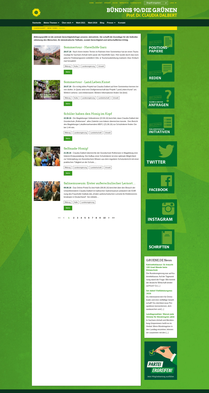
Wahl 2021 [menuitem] (80, 23)
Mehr (68, 72)
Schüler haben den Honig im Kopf (88, 113)
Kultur (76, 66)
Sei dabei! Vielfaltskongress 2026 (159, 292)
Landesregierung (88, 66)
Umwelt (101, 66)
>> (113, 218)
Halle (76, 202)
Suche (115, 3)
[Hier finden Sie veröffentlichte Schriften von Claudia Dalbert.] (160, 240)
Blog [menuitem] (102, 23)
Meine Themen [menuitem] (50, 23)
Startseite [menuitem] (36, 23)
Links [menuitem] (172, 3)
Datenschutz (135, 3)
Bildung (62, 28)
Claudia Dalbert (40, 28)
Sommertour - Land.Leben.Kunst (87, 82)
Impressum (124, 3)
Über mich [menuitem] (66, 23)
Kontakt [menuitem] (121, 23)
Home (91, 3)
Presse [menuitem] (110, 23)
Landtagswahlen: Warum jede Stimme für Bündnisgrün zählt (160, 315)
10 (104, 218)
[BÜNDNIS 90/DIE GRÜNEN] (36, 12)
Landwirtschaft (103, 98)
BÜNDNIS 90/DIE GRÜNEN (142, 10)
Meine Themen (52, 28)
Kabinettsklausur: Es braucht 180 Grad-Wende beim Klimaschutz (159, 267)
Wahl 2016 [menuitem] (92, 23)
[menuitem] (91, 3)
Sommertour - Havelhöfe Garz (85, 47)
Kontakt (99, 3)
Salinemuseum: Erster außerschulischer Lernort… (100, 183)
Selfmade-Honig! (76, 148)
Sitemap (107, 3)
